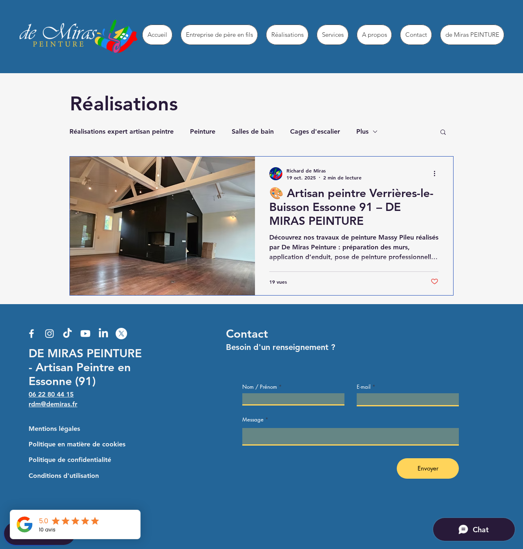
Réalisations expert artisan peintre (121, 131)
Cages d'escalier (315, 131)
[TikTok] (67, 333)
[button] (443, 132)
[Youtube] (85, 333)
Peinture (202, 131)
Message (253, 419)
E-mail (364, 387)
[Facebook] (31, 333)
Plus (362, 131)
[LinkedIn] (103, 333)
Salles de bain (253, 131)
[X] (121, 333)
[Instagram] (49, 333)
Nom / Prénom (259, 387)
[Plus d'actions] (437, 174)
